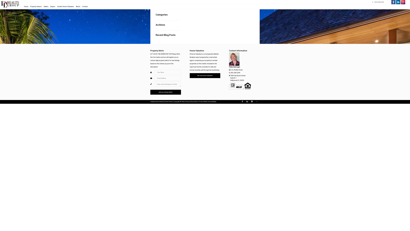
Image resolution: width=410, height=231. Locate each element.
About (78, 6)
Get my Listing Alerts (166, 92)
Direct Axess (169, 101)
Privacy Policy (189, 101)
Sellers (46, 6)
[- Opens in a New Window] (393, 2)
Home (26, 6)
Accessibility (212, 101)
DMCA (205, 101)
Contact (85, 6)
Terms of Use (198, 101)
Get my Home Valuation (205, 75)
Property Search (36, 6)
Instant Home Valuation (65, 6)
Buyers (52, 6)
